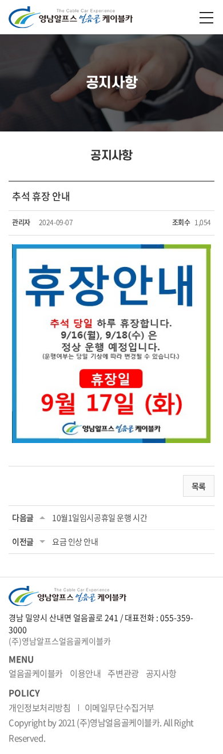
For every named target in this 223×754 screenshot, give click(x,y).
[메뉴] (206, 18)
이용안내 (85, 673)
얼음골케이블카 (36, 673)
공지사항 (161, 673)
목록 (199, 486)
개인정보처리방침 (40, 707)
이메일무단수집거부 (119, 707)
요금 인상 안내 (75, 541)
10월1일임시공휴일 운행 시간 (99, 517)
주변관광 (122, 673)
